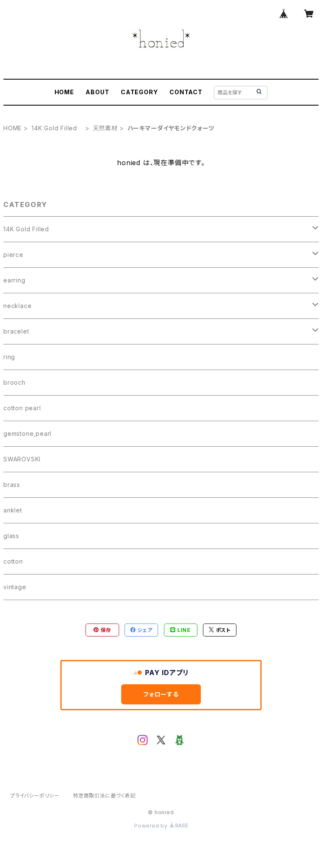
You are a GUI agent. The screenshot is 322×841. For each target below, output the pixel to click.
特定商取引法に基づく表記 (104, 795)
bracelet (16, 331)
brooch (14, 382)
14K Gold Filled (57, 128)
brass (11, 484)
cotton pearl (22, 407)
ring (9, 356)
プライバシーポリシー (35, 795)
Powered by (151, 826)
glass (11, 535)
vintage (14, 586)
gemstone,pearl (27, 433)
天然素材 (105, 128)
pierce (13, 254)
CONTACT (186, 92)
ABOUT (97, 92)
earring (14, 280)
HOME (64, 92)
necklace (17, 305)
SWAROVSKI (22, 459)
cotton (13, 561)
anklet (12, 510)
